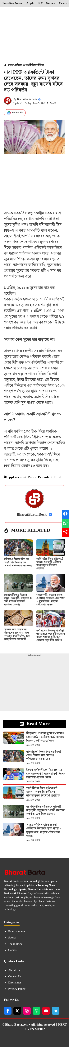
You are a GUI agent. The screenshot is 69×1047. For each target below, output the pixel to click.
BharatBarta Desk (27, 99)
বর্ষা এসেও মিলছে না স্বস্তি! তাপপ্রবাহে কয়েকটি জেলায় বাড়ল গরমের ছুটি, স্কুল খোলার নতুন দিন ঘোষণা (50, 635)
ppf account (17, 477)
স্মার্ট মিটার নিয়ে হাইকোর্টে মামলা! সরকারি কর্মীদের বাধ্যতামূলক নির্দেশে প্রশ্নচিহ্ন (49, 564)
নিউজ (41, 65)
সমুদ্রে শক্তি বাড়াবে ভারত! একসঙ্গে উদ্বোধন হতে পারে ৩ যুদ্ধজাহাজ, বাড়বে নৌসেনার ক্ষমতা (50, 600)
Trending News (12, 3)
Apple (30, 3)
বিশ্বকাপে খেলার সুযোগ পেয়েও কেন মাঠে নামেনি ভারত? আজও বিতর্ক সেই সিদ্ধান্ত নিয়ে (45, 737)
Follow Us (17, 113)
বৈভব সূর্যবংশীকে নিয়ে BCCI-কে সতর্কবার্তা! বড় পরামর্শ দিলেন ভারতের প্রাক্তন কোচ (45, 774)
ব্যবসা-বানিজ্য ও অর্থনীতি (21, 65)
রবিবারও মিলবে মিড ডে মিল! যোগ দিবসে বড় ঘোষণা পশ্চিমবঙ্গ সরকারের (18, 562)
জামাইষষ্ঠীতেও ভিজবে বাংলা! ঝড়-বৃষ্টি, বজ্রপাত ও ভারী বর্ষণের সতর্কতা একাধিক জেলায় (18, 600)
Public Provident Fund (44, 477)
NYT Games (46, 3)
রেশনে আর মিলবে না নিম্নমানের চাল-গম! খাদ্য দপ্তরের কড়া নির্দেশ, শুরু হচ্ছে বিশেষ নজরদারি (17, 634)
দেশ (36, 65)
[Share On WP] (65, 523)
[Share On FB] (65, 514)
